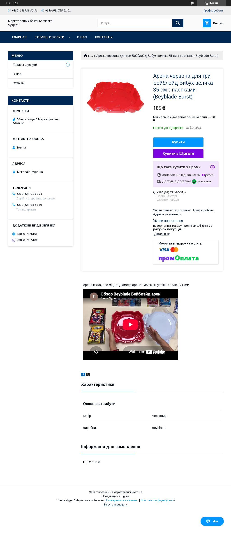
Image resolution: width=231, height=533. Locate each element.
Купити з (170, 154)
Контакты (104, 37)
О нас (82, 37)
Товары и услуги (49, 37)
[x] (88, 375)
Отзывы (18, 83)
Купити (178, 142)
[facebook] (83, 375)
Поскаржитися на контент (122, 500)
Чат (215, 521)
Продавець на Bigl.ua (115, 496)
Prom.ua (137, 492)
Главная (19, 37)
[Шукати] (177, 23)
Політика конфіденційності (158, 500)
